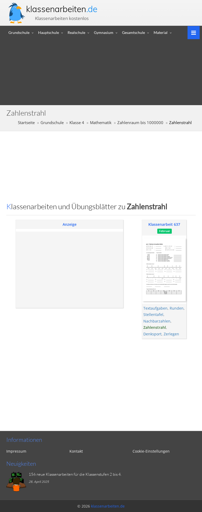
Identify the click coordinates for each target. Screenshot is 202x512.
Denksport (152, 333)
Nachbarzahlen (156, 321)
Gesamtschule (133, 32)
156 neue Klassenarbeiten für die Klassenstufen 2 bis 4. (75, 474)
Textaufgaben (155, 308)
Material (161, 32)
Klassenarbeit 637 (164, 224)
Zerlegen (171, 333)
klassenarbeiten (61, 9)
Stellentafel (153, 314)
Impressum (16, 451)
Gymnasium (103, 32)
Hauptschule (48, 32)
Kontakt (76, 451)
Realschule (76, 32)
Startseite (26, 122)
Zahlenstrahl (154, 327)
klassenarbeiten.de (108, 506)
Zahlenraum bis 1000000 (140, 122)
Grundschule (18, 32)
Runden (177, 308)
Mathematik (101, 122)
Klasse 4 (76, 122)
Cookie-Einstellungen (151, 451)
